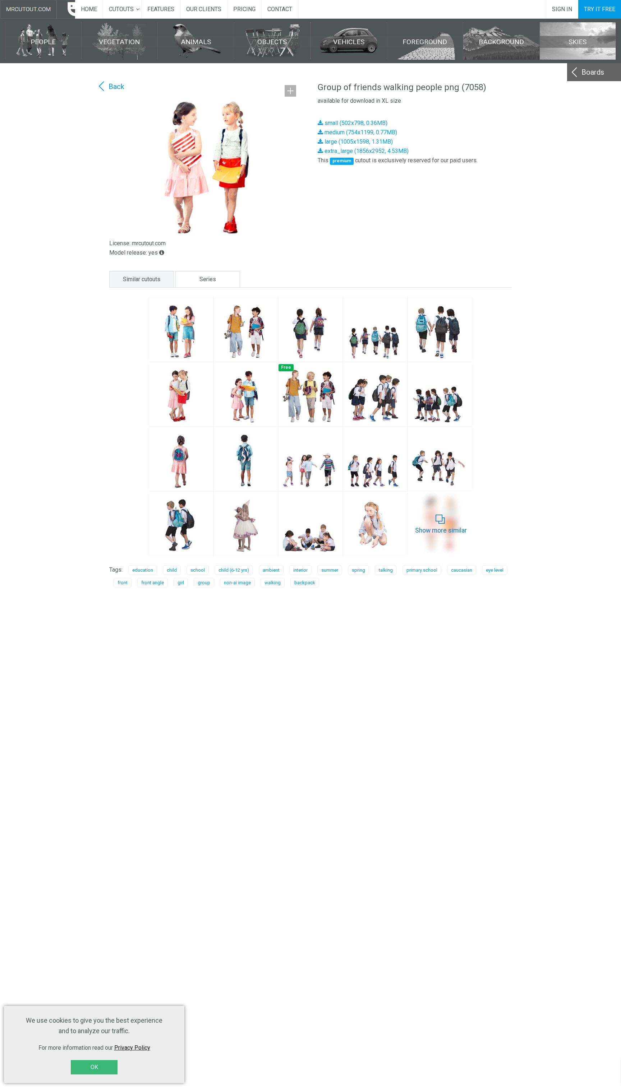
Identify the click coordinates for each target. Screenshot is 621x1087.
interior (300, 570)
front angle (152, 582)
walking (272, 582)
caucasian (461, 570)
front (123, 582)
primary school (421, 570)
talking (386, 570)
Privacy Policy (132, 1047)
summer (329, 570)
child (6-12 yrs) (233, 570)
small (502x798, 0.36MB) (355, 123)
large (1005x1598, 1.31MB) (358, 141)
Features (160, 9)
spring (358, 570)
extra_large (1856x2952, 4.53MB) (366, 151)
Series (207, 279)
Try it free (599, 9)
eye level (494, 570)
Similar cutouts (141, 279)
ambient (271, 570)
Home (89, 9)
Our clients (203, 9)
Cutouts (121, 9)
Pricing (244, 9)
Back (116, 86)
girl (181, 582)
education (142, 570)
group (204, 582)
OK (94, 1067)
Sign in (562, 9)
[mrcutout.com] (37, 9)
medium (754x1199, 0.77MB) (360, 132)
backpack (304, 582)
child (172, 570)
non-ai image (237, 582)
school (197, 570)
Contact (279, 9)
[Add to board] (290, 91)
